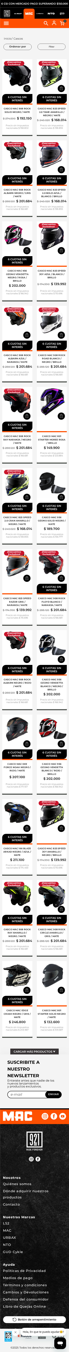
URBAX (9, 1238)
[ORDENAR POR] (17, 47)
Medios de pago (18, 1278)
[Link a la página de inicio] (7, 39)
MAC (7, 1231)
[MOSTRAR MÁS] (34, 1051)
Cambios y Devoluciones (26, 1292)
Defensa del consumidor (26, 1299)
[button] (27, 88)
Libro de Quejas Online (24, 1307)
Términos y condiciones (25, 1285)
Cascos (18, 39)
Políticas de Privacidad (24, 1271)
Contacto (11, 1204)
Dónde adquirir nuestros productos (26, 1194)
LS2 (6, 1223)
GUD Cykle (13, 1252)
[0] (62, 23)
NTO (7, 1245)
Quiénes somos (17, 1184)
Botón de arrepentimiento (37, 1319)
